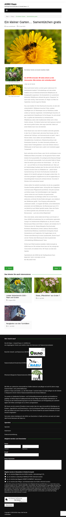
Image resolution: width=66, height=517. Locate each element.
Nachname (24, 449)
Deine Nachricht (10, 458)
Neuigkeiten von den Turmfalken (17, 323)
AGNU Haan (10, 4)
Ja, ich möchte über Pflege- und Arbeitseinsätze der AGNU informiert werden (28, 481)
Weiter (56, 268)
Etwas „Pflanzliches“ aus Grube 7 (48, 295)
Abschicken (9, 505)
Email (7, 452)
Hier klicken (17, 500)
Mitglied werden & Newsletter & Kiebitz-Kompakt (19, 472)
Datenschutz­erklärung (11, 434)
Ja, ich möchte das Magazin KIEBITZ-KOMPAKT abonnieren (24, 479)
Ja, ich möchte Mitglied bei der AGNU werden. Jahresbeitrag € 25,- (26, 474)
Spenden (7, 427)
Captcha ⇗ (22, 501)
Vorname (7, 449)
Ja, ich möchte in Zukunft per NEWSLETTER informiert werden (25, 476)
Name (7, 443)
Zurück (10, 268)
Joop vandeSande (10, 26)
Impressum (8, 430)
